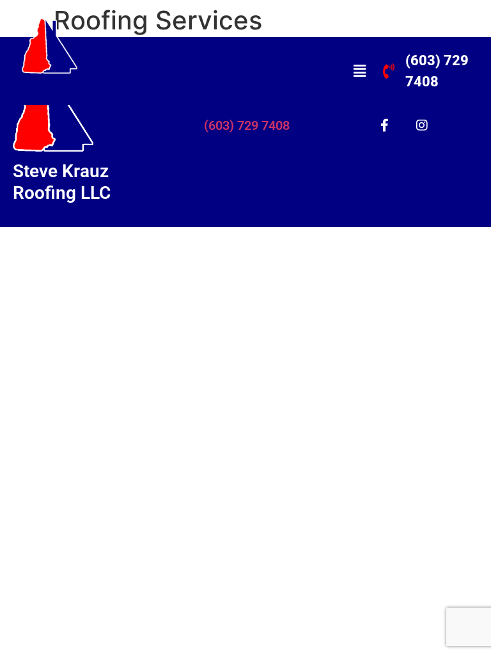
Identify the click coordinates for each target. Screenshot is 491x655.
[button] (359, 71)
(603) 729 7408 (247, 125)
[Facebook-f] (384, 125)
